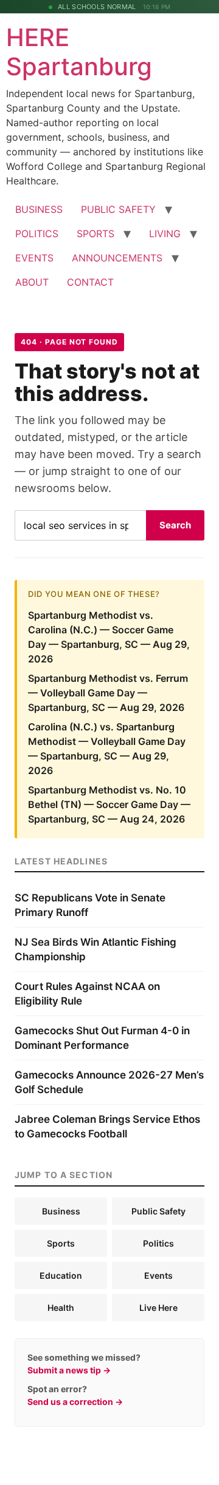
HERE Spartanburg (79, 51)
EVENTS (34, 258)
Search (175, 525)
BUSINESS (39, 209)
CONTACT (90, 282)
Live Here (158, 1307)
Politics (158, 1243)
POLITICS (36, 233)
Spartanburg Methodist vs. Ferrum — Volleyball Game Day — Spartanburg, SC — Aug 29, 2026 (108, 692)
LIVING (165, 233)
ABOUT (32, 282)
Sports (61, 1243)
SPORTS (95, 233)
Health (60, 1307)
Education (61, 1275)
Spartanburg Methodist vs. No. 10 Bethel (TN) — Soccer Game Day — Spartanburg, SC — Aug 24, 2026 (109, 804)
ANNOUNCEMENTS (117, 258)
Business (61, 1211)
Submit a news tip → (69, 1370)
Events (158, 1275)
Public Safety (158, 1211)
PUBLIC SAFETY (118, 209)
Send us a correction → (75, 1401)
